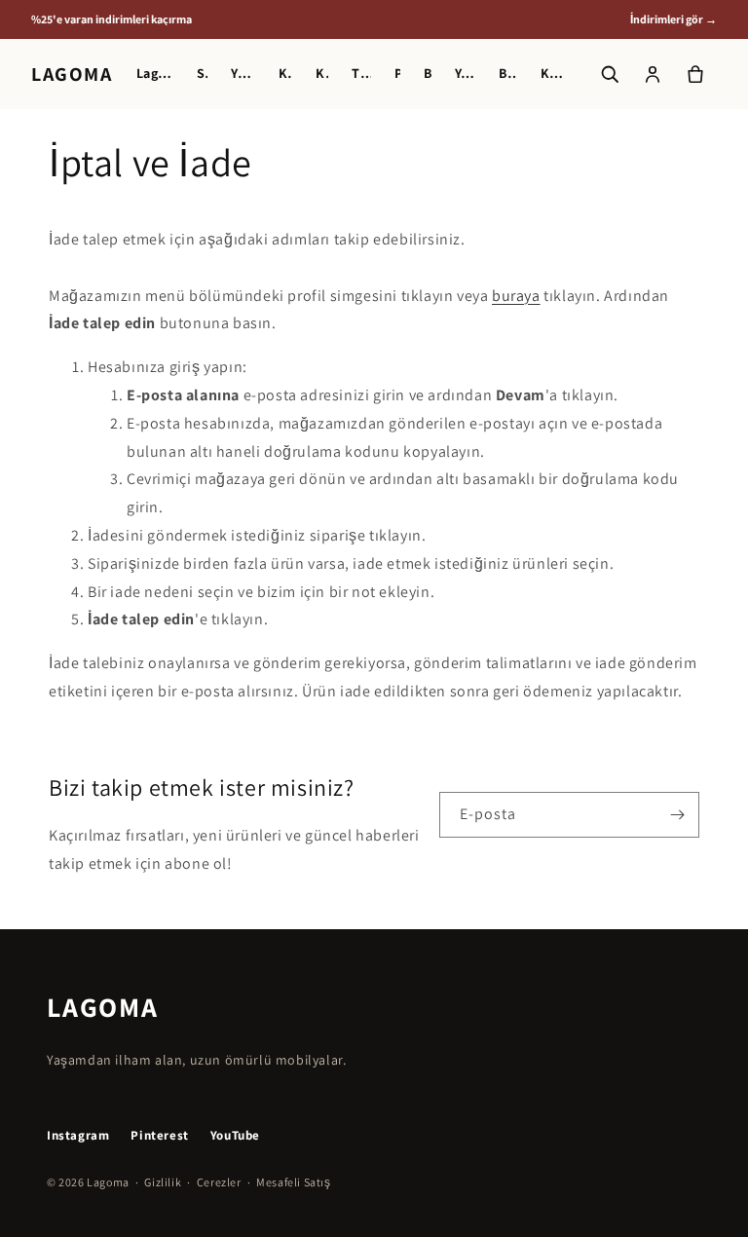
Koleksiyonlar (553, 73)
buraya (516, 295)
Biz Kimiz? (507, 73)
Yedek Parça (465, 73)
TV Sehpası (361, 73)
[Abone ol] (676, 815)
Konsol (322, 73)
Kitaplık (286, 73)
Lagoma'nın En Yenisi (154, 73)
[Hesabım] (652, 74)
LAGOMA (72, 74)
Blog (427, 73)
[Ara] (609, 74)
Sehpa (202, 73)
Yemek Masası (243, 73)
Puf (397, 73)
